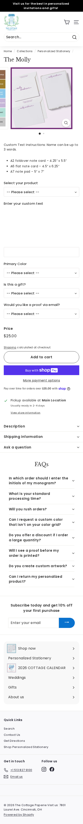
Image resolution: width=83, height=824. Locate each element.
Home (8, 51)
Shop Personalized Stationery (26, 747)
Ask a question (17, 447)
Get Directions (14, 741)
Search (9, 729)
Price (8, 328)
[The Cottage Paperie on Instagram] (44, 769)
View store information (26, 412)
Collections (25, 51)
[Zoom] (66, 123)
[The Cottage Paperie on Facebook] (52, 769)
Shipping (10, 347)
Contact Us (12, 735)
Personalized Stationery (54, 51)
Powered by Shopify (19, 815)
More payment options (41, 380)
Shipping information (23, 436)
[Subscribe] (67, 623)
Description (14, 426)
